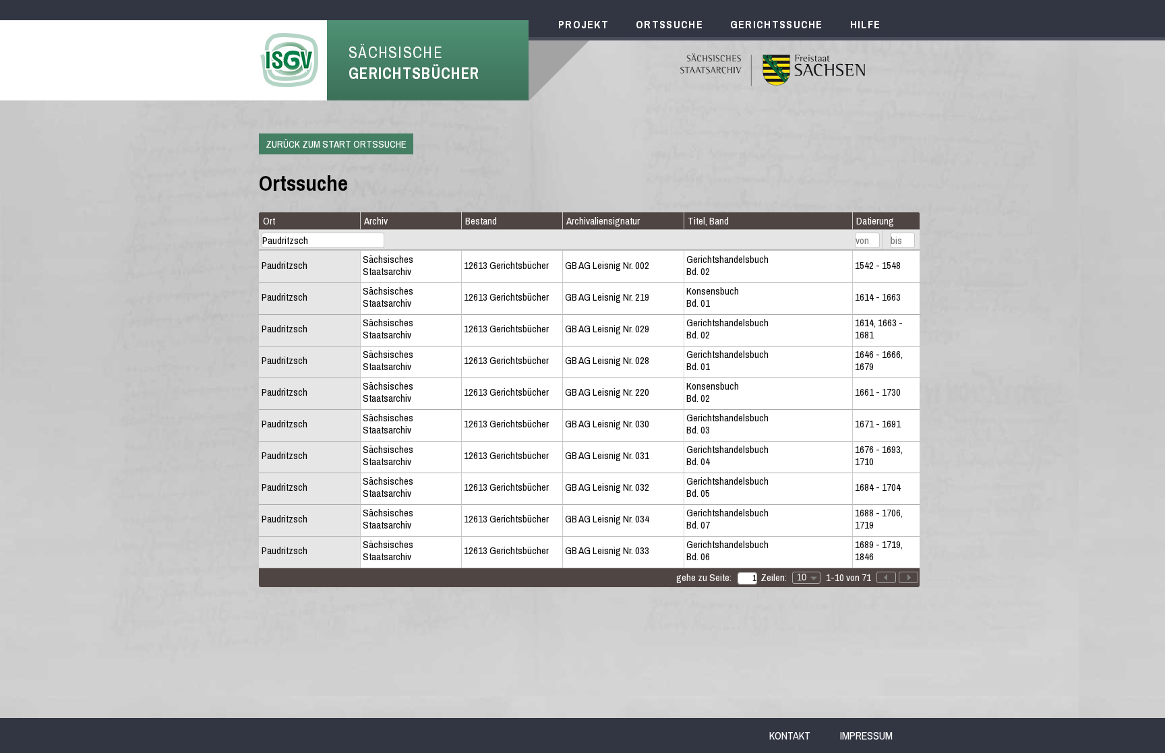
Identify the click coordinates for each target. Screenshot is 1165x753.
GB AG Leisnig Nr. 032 (607, 487)
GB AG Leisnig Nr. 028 (607, 361)
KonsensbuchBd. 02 (712, 392)
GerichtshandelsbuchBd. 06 (727, 551)
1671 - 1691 (878, 424)
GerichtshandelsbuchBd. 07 (727, 519)
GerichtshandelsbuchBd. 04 (727, 456)
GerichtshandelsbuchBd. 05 (727, 487)
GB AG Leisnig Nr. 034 (607, 519)
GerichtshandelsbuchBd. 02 (727, 265)
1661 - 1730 (878, 392)
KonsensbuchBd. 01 (712, 297)
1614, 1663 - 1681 (879, 329)
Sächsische (414, 63)
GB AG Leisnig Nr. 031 (607, 456)
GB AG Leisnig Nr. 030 (607, 424)
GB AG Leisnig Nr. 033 (607, 551)
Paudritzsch (284, 266)
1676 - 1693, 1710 (879, 456)
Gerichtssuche (776, 24)
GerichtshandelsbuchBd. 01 (727, 361)
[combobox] (806, 578)
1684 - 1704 (878, 487)
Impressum (866, 735)
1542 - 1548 (878, 266)
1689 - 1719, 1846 (879, 551)
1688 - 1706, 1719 (879, 519)
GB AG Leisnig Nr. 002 (607, 266)
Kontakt (789, 735)
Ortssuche (669, 24)
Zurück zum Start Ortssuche (336, 144)
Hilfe (865, 24)
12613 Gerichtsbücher (506, 266)
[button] (908, 577)
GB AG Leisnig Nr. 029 (607, 329)
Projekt (583, 24)
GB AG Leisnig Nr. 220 (607, 392)
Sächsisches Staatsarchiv (388, 265)
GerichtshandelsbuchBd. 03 (727, 424)
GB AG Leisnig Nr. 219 (607, 297)
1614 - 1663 (878, 297)
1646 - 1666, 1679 (879, 361)
